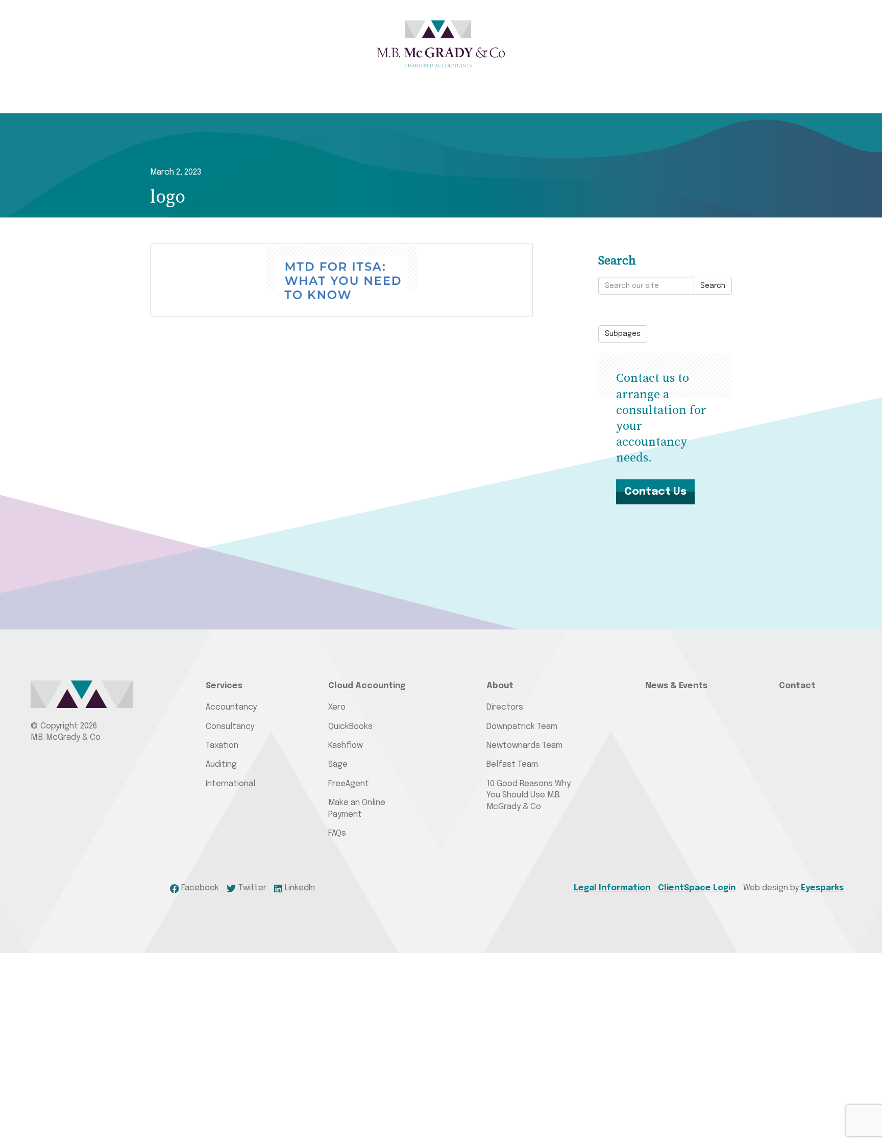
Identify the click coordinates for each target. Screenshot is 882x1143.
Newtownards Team (524, 745)
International (230, 784)
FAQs (337, 833)
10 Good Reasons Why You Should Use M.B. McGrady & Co (528, 795)
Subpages (623, 333)
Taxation (222, 745)
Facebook (200, 888)
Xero (337, 707)
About (499, 686)
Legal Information (612, 888)
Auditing (221, 764)
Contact (797, 686)
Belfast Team (512, 764)
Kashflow (345, 745)
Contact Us (655, 491)
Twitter (252, 888)
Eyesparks (822, 888)
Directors (504, 707)
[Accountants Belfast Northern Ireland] (441, 43)
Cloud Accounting (366, 686)
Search (712, 285)
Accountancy (231, 707)
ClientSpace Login (697, 888)
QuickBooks (350, 726)
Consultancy (230, 726)
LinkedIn (300, 888)
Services (224, 686)
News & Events (676, 686)
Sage (338, 764)
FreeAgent (348, 784)
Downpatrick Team (521, 726)
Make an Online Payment (356, 808)
